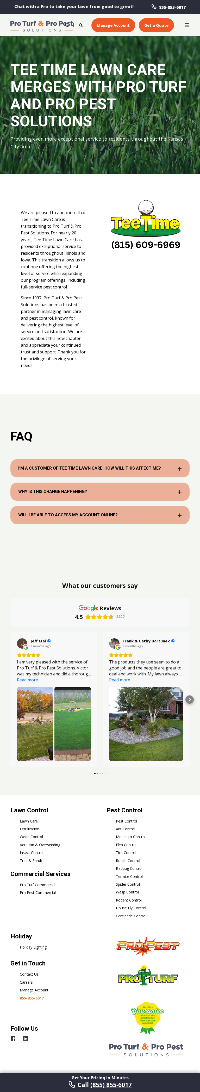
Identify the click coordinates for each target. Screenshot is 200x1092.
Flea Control (126, 844)
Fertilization (29, 828)
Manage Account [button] (113, 25)
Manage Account (34, 990)
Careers (26, 982)
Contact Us (29, 974)
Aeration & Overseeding (40, 844)
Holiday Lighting (33, 947)
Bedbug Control (129, 868)
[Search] (81, 24)
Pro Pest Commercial (38, 892)
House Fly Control (131, 907)
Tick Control (126, 852)
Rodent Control (129, 900)
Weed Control (31, 836)
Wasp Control (127, 892)
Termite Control (129, 876)
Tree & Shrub (31, 860)
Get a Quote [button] (156, 25)
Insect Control (31, 852)
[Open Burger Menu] (187, 25)
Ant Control (125, 828)
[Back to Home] (41, 25)
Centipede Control (131, 915)
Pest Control (126, 821)
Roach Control (128, 860)
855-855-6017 (172, 7)
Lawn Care (29, 821)
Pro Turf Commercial (37, 884)
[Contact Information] (66, 24)
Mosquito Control (131, 836)
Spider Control (128, 884)
